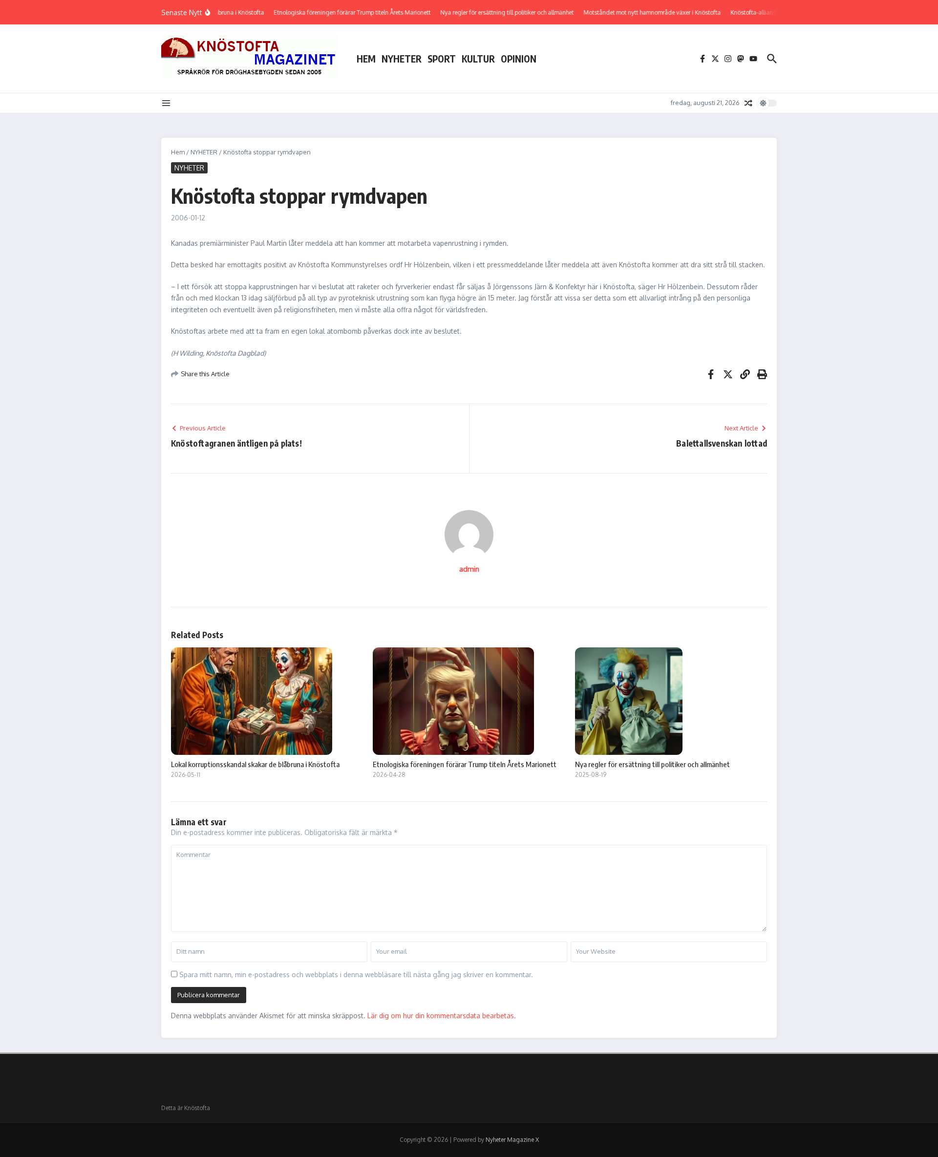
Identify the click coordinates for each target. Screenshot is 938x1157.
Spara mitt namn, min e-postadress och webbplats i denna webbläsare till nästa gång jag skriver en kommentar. (356, 974)
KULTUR (478, 58)
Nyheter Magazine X (512, 1139)
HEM (366, 58)
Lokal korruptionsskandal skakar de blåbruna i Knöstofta (255, 764)
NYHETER (402, 58)
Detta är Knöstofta (185, 1108)
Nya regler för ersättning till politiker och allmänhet (652, 764)
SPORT (441, 58)
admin (469, 569)
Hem (178, 152)
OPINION (518, 58)
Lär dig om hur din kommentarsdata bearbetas (440, 1015)
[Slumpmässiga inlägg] (748, 103)
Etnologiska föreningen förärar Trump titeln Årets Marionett (464, 764)
